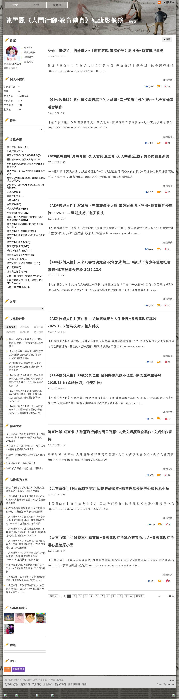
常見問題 (36, 684)
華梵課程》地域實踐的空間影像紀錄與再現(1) (25, 225)
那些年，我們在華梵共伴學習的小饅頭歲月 (25, 456)
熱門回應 (24, 332)
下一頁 (128, 596)
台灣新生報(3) (14, 204)
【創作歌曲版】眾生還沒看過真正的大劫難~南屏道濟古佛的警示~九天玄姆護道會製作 (110, 103)
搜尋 (41, 128)
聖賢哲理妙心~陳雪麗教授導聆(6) (24, 155)
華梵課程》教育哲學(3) (18, 242)
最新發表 (11, 326)
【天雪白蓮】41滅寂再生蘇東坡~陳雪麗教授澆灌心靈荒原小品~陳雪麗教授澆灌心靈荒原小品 (111, 541)
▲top (172, 680)
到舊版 (132, 21)
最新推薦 (38, 326)
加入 (158, 696)
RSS (7, 669)
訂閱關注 (28, 57)
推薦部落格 (29, 52)
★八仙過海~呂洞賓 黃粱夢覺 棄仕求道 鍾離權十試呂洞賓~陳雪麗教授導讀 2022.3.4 (25, 437)
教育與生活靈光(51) (17, 271)
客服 (84, 684)
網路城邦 (166, 696)
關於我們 (25, 684)
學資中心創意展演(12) (18, 212)
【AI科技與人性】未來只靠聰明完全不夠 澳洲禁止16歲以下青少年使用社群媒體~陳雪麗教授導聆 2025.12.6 (109, 265)
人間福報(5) (13, 200)
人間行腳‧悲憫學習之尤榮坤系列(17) (25, 276)
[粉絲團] (5, 695)
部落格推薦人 (19, 608)
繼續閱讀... (168, 80)
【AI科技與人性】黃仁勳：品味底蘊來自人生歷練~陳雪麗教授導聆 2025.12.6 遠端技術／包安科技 (102, 322)
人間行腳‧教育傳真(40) (18, 287)
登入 (151, 696)
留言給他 (28, 61)
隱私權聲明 (74, 684)
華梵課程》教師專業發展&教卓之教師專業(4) (26, 236)
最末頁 (139, 596)
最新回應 (24, 326)
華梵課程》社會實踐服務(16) (21, 231)
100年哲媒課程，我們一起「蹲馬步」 (25, 468)
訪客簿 (57, 5)
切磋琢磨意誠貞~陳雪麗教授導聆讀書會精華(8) (26, 165)
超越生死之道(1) (15, 196)
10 (120, 596)
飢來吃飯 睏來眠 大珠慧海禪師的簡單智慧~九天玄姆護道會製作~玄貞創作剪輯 (110, 435)
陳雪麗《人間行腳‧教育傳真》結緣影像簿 (65, 20)
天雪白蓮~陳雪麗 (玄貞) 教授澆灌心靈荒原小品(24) (26, 179)
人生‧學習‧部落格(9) (17, 259)
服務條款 (47, 684)
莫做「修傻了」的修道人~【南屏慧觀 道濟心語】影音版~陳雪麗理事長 (106, 50)
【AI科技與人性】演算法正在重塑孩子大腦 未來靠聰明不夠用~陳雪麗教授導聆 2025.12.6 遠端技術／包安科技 (110, 209)
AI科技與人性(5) (15, 151)
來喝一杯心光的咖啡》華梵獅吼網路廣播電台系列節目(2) (25, 218)
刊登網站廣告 (11, 684)
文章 (15, 5)
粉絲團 (11, 696)
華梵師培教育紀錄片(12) (19, 250)
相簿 (36, 5)
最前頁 (53, 596)
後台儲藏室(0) (14, 267)
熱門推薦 (38, 332)
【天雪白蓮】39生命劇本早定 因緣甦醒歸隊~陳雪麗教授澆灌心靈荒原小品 (108, 488)
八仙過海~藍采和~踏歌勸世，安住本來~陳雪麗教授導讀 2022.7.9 (25, 448)
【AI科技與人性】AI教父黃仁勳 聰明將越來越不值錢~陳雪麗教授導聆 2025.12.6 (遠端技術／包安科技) (105, 379)
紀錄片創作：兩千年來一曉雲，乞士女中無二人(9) (25, 281)
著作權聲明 (60, 684)
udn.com (170, 684)
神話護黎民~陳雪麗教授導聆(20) (23, 159)
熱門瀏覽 (11, 332)
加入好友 (28, 48)
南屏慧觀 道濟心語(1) (17, 147)
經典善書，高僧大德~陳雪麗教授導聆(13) (26, 172)
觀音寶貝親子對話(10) (18, 246)
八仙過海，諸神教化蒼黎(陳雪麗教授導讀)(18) (25, 186)
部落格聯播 (18, 669)
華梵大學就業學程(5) (17, 208)
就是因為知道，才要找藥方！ (21, 463)
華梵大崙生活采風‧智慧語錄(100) (23, 263)
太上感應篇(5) (14, 191)
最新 (168, 39)
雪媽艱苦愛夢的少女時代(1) (21, 254)
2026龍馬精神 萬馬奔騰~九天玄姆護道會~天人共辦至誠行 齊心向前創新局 (109, 156)
